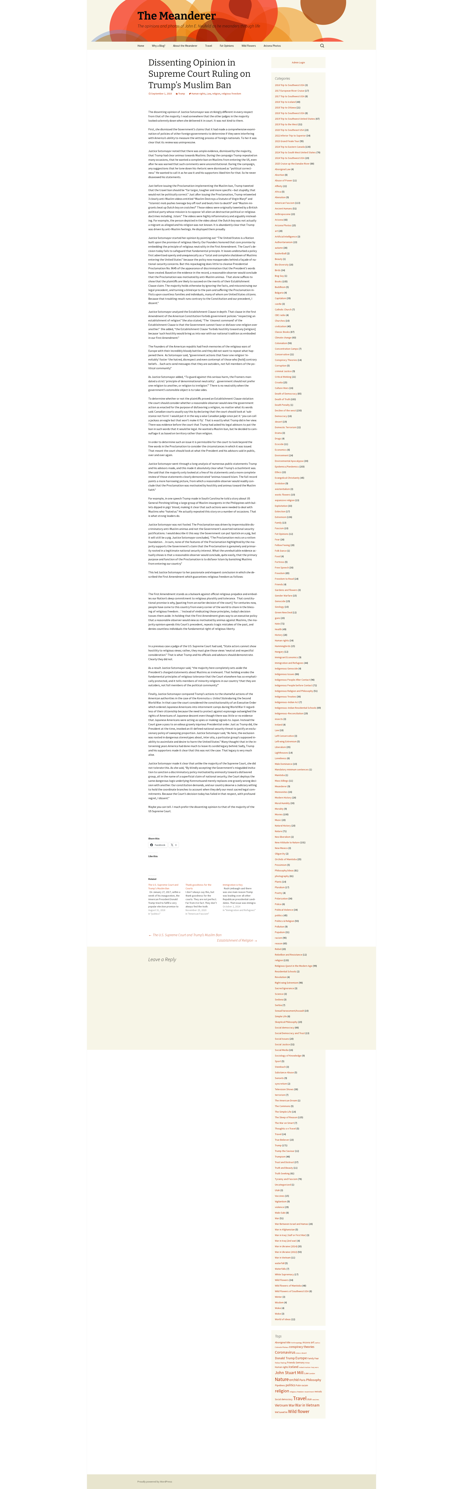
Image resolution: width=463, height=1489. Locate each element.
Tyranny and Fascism (286, 1179)
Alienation (280, 197)
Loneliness (280, 758)
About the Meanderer (185, 45)
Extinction (280, 511)
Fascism (279, 528)
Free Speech (282, 567)
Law (209, 93)
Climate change (283, 337)
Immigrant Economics (286, 657)
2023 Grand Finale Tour (287, 141)
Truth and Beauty (284, 1167)
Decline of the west (285, 410)
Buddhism (280, 287)
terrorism (280, 1094)
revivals (318, 1391)
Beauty (279, 259)
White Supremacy (284, 1274)
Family (278, 522)
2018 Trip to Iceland (285, 102)
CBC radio (280, 315)
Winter (278, 1296)
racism (278, 937)
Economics (281, 449)
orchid (294, 1380)
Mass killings (281, 780)
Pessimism (281, 864)
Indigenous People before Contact (293, 685)
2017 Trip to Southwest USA (290, 96)
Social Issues (282, 1038)
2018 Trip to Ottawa (285, 107)
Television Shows (284, 1089)
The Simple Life (283, 1111)
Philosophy (313, 1380)
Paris (302, 1380)
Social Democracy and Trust (290, 1033)
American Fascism (284, 202)
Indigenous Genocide (286, 668)
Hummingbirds (282, 646)
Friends (279, 584)
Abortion (279, 174)
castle (278, 303)
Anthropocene (282, 214)
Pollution (279, 926)
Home (140, 45)
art (276, 231)
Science (279, 994)
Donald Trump (285, 1358)
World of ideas (283, 1319)
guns (277, 618)
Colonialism (281, 343)
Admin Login (298, 62)
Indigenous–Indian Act (287, 702)
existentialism (282, 489)
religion (216, 93)
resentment (309, 1392)
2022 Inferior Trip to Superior (290, 135)
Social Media (281, 1050)
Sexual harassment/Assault (289, 1010)
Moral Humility (282, 803)
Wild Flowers (249, 45)
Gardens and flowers (286, 590)
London (312, 1373)
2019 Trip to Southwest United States (295, 118)
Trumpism (280, 1156)
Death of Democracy (286, 393)
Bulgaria (279, 292)
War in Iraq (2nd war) (286, 1240)
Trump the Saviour (284, 1151)
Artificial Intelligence (286, 236)
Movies (279, 814)
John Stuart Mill (289, 1372)
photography (282, 876)
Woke (278, 1308)
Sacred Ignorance (284, 988)
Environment (281, 455)
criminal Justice (283, 371)
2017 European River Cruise (289, 90)
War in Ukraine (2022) (286, 1252)
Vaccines (279, 1195)
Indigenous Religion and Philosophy (294, 691)
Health (278, 629)
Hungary (279, 651)
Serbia (278, 1005)
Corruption (280, 365)
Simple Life (281, 1016)
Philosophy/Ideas (284, 870)
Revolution (280, 977)
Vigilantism (280, 1201)
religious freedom (231, 93)
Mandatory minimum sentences (292, 769)
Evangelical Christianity (287, 477)
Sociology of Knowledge (288, 1055)
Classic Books (282, 332)
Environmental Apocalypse (289, 461)
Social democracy (284, 1027)
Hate (277, 623)
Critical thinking (283, 376)
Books (278, 281)
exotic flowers (282, 494)
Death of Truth (282, 399)
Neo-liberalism (282, 836)
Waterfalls (280, 1268)
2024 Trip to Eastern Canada (290, 146)
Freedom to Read (284, 578)
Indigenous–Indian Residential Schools (295, 707)
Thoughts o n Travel (285, 1128)
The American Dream (286, 1100)
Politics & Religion (284, 921)
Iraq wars (315, 1367)
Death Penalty (282, 404)
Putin (298, 1385)
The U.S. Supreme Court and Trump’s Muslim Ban (185, 935)
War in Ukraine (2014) (286, 1246)
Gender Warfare (283, 595)
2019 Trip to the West (286, 124)
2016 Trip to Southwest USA (290, 85)
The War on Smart (284, 1123)
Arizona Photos (272, 45)
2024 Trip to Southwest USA (290, 158)
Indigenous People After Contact (292, 679)
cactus (317, 1343)
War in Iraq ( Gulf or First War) (290, 1235)
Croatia (279, 382)
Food (278, 556)
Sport (278, 1061)
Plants (278, 881)
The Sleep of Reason (286, 1117)
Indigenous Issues (284, 674)
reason (279, 943)
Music (278, 820)
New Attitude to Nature (287, 842)
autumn (279, 247)
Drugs (278, 438)
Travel (208, 45)
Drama (278, 433)
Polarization (281, 898)
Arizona (279, 219)
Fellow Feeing (282, 545)
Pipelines (280, 1385)
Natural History (283, 825)
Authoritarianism (284, 242)
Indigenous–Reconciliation (289, 713)
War (277, 1218)
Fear (277, 539)
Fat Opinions (227, 45)
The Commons (282, 1106)
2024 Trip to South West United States (295, 152)
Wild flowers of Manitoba (288, 1285)
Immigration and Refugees (289, 663)
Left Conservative (284, 735)
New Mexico (281, 848)
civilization (280, 326)
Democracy (281, 416)
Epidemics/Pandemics (287, 466)
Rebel (278, 949)
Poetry (278, 893)
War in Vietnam (283, 1257)
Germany (300, 1362)
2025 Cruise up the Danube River (292, 163)
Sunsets (279, 1078)
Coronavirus (285, 1352)
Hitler (307, 1363)
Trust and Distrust (284, 1162)
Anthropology (296, 1343)
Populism (280, 932)
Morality (279, 808)
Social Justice (282, 1044)
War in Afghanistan (285, 1229)
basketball (280, 253)
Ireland (278, 724)
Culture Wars (282, 388)
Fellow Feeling (280, 1363)
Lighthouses (281, 752)
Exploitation (281, 505)
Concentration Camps (286, 348)
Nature (278, 831)
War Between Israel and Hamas (291, 1224)
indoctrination (305, 1367)
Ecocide (279, 444)
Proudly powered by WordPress (154, 1481)
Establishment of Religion (237, 940)
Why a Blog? (158, 45)
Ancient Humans (283, 208)
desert (278, 421)
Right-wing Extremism (286, 982)
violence (279, 1207)
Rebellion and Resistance (288, 954)
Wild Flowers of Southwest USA (292, 1291)
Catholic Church (283, 309)
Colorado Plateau (281, 1347)
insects (279, 719)
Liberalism (280, 747)
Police (278, 904)
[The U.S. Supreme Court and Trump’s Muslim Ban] (167, 899)
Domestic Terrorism (285, 427)
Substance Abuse (284, 1072)
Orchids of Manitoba (286, 859)
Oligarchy (280, 853)
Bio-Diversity (282, 264)
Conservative (282, 354)
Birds (278, 270)
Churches (280, 320)
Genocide (280, 601)
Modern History (283, 797)
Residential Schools (285, 971)
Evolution (280, 483)
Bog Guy (279, 275)
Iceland (293, 1367)
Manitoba (280, 775)
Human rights (199, 93)
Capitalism (280, 298)
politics (279, 915)
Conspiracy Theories (286, 360)
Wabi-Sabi (280, 1212)
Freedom (280, 573)
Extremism (280, 517)
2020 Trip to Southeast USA (289, 130)
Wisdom (279, 1302)
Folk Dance (281, 550)
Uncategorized (283, 1184)
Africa (278, 191)
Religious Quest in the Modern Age (293, 965)
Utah (277, 1190)
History (279, 634)
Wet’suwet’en (281, 1412)
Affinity (278, 186)
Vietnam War (285, 1405)
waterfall (279, 1263)
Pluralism (280, 887)
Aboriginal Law (282, 169)
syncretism (281, 1083)
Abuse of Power (283, 180)
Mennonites (281, 792)
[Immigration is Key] (241, 897)
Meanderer (281, 786)
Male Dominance (283, 763)
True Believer (282, 1139)
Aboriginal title (283, 1342)
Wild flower (298, 1411)
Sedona (279, 999)
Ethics (278, 472)
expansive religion (285, 500)
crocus (298, 1353)
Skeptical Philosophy (286, 1022)
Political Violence (284, 909)
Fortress (279, 562)
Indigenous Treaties (285, 696)
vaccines (315, 1399)
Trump (181, 93)
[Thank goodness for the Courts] (204, 899)
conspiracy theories (301, 1347)
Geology (279, 606)
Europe (301, 1358)
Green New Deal (283, 612)
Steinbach (280, 1066)
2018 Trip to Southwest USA (290, 113)
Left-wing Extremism (286, 741)
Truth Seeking (282, 1173)
